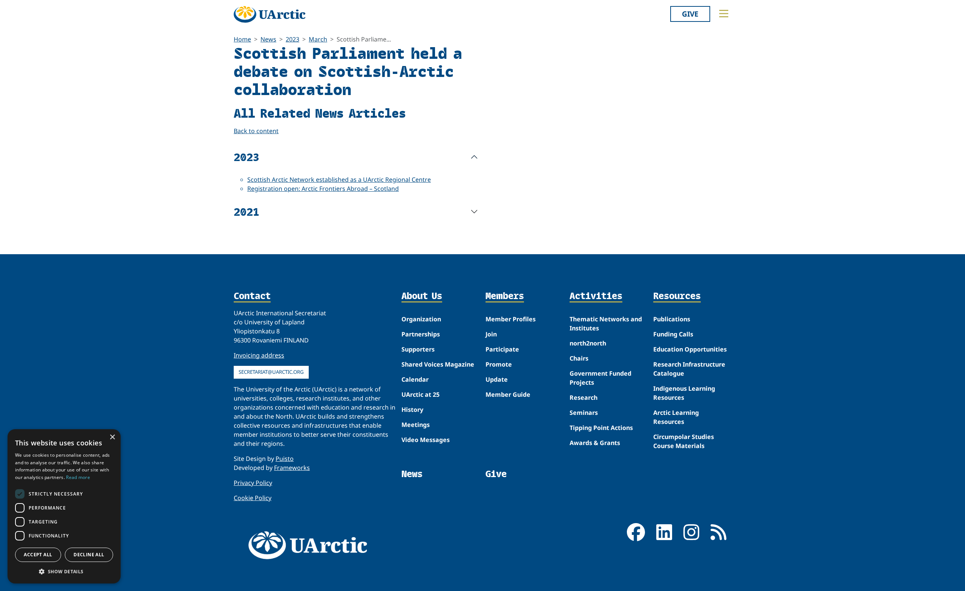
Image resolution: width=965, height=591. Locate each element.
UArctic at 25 (420, 394)
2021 (246, 211)
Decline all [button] (89, 554)
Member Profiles (511, 319)
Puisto (285, 458)
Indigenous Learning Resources (684, 393)
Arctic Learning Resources (676, 417)
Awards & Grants (595, 443)
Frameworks (292, 468)
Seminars (584, 412)
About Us (421, 296)
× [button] (112, 437)
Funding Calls (673, 334)
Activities (596, 296)
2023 (292, 39)
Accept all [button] (38, 554)
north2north (588, 343)
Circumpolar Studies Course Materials (683, 441)
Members (505, 296)
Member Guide (508, 394)
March (318, 39)
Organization (421, 319)
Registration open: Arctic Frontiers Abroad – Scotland (323, 188)
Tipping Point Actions (601, 428)
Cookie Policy (252, 498)
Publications (671, 319)
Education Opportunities (690, 349)
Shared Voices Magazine (437, 364)
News (268, 39)
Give (690, 14)
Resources (677, 296)
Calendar (415, 379)
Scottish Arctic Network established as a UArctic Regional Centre (339, 179)
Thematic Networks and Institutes (606, 323)
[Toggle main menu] (723, 13)
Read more (78, 477)
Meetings (415, 425)
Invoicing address (259, 355)
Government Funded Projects (600, 378)
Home (242, 39)
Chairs (579, 358)
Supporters (418, 349)
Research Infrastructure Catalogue (689, 369)
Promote (499, 364)
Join (491, 334)
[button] (64, 571)
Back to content (256, 131)
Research (583, 397)
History (412, 409)
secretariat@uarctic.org (271, 371)
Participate (502, 349)
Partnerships (420, 334)
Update (497, 379)
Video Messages (425, 440)
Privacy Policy (253, 483)
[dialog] (64, 506)
